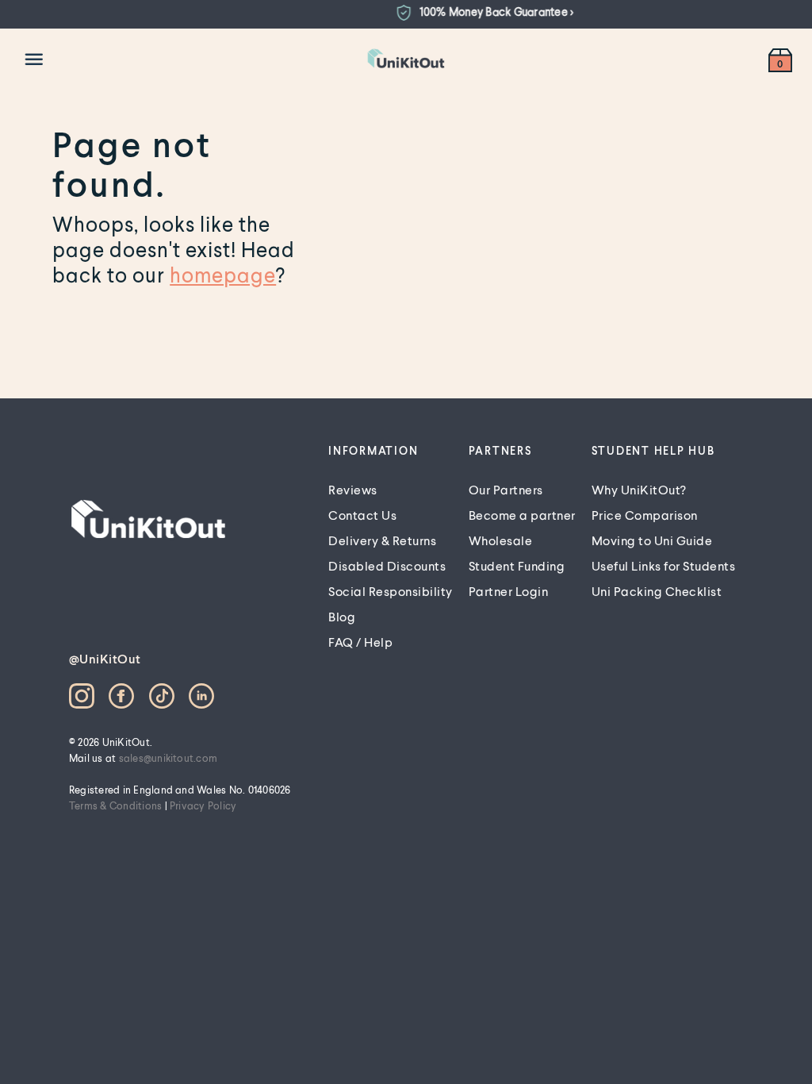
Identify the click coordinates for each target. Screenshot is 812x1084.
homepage (223, 274)
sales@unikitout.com (168, 757)
